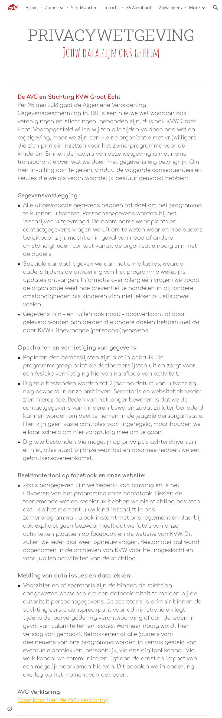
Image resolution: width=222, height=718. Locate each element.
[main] (111, 42)
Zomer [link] (51, 8)
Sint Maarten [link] (84, 8)
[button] (215, 7)
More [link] (194, 8)
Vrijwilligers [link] (170, 8)
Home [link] (31, 8)
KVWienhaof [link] (138, 8)
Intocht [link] (112, 8)
